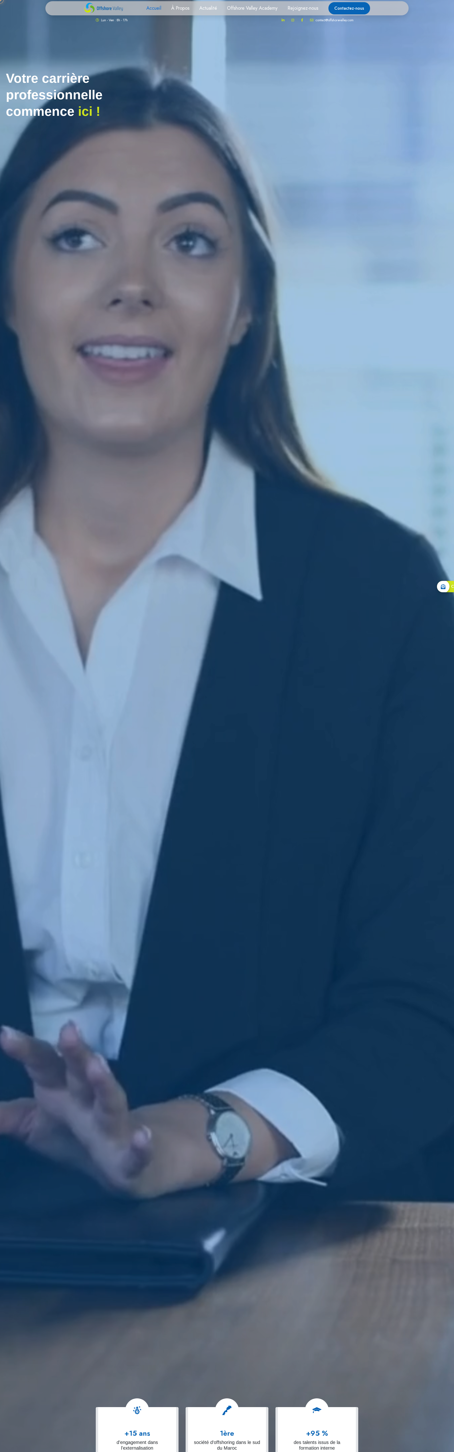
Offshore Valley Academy (252, 8)
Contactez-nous (349, 8)
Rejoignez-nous (303, 8)
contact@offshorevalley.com (334, 20)
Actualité (208, 8)
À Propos (180, 8)
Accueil (153, 8)
